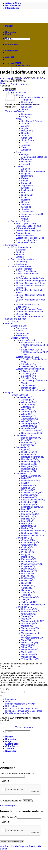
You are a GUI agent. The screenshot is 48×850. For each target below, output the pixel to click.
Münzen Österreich (20, 338)
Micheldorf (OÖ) (28, 516)
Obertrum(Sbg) (28, 540)
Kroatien (25, 188)
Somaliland (26, 138)
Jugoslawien (27, 185)
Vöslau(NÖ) (27, 619)
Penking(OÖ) (27, 552)
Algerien (25, 126)
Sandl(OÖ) (26, 583)
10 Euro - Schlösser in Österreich (31, 283)
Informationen (12, 8)
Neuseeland (27, 102)
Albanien (25, 169)
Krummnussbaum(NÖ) (32, 492)
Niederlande (27, 195)
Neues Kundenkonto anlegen (12, 842)
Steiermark (26, 590)
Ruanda (25, 133)
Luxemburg (21, 262)
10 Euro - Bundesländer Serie (30, 278)
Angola (24, 128)
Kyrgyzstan (26, 159)
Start (2, 79)
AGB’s (8, 701)
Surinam (25, 123)
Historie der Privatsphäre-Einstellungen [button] (24, 711)
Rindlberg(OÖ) (28, 578)
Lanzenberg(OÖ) (29, 497)
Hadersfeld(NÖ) (28, 454)
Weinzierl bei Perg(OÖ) (32, 638)
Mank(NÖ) (26, 509)
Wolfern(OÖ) (27, 652)
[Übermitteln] (1, 695)
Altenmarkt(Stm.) (29, 402)
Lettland (20, 257)
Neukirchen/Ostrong (30, 481)
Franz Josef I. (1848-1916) (28, 226)
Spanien (25, 209)
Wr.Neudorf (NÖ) (29, 657)
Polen (24, 197)
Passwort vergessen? (10, 805)
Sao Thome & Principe (32, 121)
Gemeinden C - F (24, 435)
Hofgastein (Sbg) (29, 469)
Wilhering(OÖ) (28, 645)
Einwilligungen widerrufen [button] (17, 713)
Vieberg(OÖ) (27, 616)
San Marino (21, 264)
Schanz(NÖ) (27, 588)
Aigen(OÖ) (26, 409)
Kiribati (19, 331)
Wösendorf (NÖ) (29, 654)
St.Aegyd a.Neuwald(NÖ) (33, 604)
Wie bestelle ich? (13, 5)
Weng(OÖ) (26, 640)
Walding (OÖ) (27, 626)
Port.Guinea (27, 131)
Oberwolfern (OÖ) (29, 545)
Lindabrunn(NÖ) (29, 504)
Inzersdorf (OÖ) (28, 485)
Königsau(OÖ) (28, 490)
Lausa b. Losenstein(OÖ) (33, 500)
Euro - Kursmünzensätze (22, 259)
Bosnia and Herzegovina (33, 171)
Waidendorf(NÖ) (29, 623)
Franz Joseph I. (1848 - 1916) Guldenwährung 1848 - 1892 (34, 344)
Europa (19, 166)
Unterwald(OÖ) (28, 614)
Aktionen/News (13, 3)
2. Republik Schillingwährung (30, 369)
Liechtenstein (27, 190)
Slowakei (25, 204)
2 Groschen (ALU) (29, 371)
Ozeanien (20, 95)
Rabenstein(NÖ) (29, 571)
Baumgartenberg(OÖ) (31, 433)
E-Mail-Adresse (8, 817)
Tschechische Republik (32, 214)
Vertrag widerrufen (24, 727)
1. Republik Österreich (26, 228)
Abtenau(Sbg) (28, 407)
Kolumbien (26, 114)
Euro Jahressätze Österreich (29, 316)
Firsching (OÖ (28, 445)
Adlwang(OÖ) (27, 400)
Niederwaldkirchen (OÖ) (32, 535)
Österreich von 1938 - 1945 (29, 231)
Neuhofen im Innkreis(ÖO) (33, 531)
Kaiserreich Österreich (26, 340)
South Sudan (27, 140)
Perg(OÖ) (25, 554)
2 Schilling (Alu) (28, 376)
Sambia (25, 135)
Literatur (14, 321)
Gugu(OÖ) (26, 450)
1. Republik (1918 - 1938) (28, 357)
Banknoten (11, 32)
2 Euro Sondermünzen (21, 247)
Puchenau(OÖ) (28, 569)
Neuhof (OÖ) (27, 528)
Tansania (25, 145)
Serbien (25, 202)
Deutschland (27, 176)
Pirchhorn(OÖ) (28, 557)
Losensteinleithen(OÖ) (32, 507)
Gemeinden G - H (24, 447)
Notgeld (9, 38)
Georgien (25, 154)
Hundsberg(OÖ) (28, 471)
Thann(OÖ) (26, 595)
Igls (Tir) (25, 483)
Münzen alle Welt (19, 326)
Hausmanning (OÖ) (30, 462)
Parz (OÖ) (26, 550)
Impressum (10, 699)
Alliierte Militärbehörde (26, 240)
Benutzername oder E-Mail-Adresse (17, 773)
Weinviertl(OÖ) (28, 631)
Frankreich (26, 183)
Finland (25, 181)
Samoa (24, 109)
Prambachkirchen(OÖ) (32, 564)
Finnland (20, 252)
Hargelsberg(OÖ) (29, 459)
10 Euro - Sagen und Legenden (31, 281)
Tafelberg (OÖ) (28, 592)
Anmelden (27, 801)
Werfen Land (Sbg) (30, 642)
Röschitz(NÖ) (27, 581)
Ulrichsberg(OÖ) (29, 609)
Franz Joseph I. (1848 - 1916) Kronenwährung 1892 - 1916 (34, 352)
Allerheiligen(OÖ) (29, 419)
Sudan (24, 143)
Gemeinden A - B (24, 397)
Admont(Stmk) (28, 404)
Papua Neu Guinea (30, 104)
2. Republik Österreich (26, 242)
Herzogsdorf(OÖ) (29, 466)
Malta (24, 193)
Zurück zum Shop (19, 84)
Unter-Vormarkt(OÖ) (30, 611)
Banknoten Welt (18, 93)
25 (22, 276)
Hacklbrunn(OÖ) (29, 452)
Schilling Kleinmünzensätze (34, 390)
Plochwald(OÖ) (28, 559)
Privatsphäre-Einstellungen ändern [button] (21, 708)
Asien (18, 152)
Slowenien (26, 207)
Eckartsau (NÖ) (28, 442)
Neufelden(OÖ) (28, 526)
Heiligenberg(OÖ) (29, 464)
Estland (25, 178)
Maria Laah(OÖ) (29, 512)
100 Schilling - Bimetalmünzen (28, 386)
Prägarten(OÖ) (28, 566)
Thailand (25, 164)
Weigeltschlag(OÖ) (30, 628)
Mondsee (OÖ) (28, 519)
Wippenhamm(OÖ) (30, 650)
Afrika (18, 119)
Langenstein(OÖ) (29, 495)
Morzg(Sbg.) (27, 521)
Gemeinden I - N (23, 473)
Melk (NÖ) (26, 478)
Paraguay (26, 116)
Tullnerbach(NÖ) (29, 602)
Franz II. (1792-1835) (26, 223)
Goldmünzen (11, 51)
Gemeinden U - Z (24, 607)
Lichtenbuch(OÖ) (29, 502)
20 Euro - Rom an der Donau (29, 309)
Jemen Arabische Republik (34, 157)
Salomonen (26, 107)
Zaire (23, 147)
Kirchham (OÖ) (28, 488)
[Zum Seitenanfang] (1, 723)
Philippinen (26, 162)
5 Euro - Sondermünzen (27, 273)
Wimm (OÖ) (26, 647)
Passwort (5, 781)
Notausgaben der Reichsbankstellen (25, 234)
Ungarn (24, 219)
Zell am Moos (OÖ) (30, 659)
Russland (25, 200)
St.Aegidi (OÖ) (28, 585)
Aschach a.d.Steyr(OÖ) (32, 431)
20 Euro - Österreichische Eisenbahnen (28, 305)
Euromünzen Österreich (22, 266)
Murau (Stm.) (27, 523)
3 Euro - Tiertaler (24, 269)
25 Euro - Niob (23, 314)
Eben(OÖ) (26, 440)
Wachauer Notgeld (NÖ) (32, 621)
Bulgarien (26, 173)
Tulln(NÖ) (26, 600)
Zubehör (9, 57)
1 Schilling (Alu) (28, 373)
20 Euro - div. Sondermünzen (29, 312)
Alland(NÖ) (26, 414)
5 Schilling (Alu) (28, 378)
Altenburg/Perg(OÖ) (30, 423)
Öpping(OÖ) (27, 547)
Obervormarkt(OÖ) (30, 542)
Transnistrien (27, 212)
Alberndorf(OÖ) (28, 412)
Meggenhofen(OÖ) (30, 514)
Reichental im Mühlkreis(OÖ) (28, 574)
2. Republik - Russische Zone (30, 238)
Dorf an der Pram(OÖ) (31, 438)
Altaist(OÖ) (26, 421)
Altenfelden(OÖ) (29, 426)
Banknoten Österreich (21, 221)
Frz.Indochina (22, 333)
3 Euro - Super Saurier (26, 271)
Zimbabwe (26, 150)
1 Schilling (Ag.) (28, 364)
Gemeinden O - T (24, 538)
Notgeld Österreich (24, 79)
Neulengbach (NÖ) (30, 533)
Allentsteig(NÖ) (28, 416)
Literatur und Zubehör (15, 319)
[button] (2, 83)
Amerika (20, 112)
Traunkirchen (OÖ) (30, 597)
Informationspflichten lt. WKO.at (20, 704)
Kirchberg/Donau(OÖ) (31, 476)
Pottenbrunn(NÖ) (29, 561)
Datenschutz (11, 706)
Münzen (9, 26)
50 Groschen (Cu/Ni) (31, 366)
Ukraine (25, 216)
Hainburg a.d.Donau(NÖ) (33, 457)
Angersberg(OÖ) (29, 428)
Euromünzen (11, 44)
